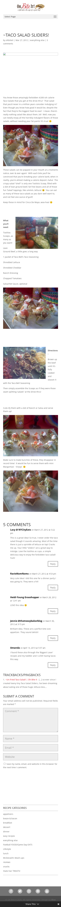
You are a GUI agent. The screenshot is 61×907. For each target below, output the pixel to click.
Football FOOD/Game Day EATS (17, 844)
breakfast (7, 822)
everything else (37, 40)
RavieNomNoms (19, 573)
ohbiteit (9, 40)
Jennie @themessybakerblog (26, 620)
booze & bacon (10, 818)
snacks (6, 866)
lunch (6, 853)
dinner (6, 831)
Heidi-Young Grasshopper (24, 597)
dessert (6, 827)
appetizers (8, 814)
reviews (6, 862)
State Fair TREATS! (11, 871)
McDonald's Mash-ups (13, 857)
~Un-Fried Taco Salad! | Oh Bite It (21, 679)
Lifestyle (7, 849)
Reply (53, 563)
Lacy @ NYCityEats (20, 529)
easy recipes (9, 836)
